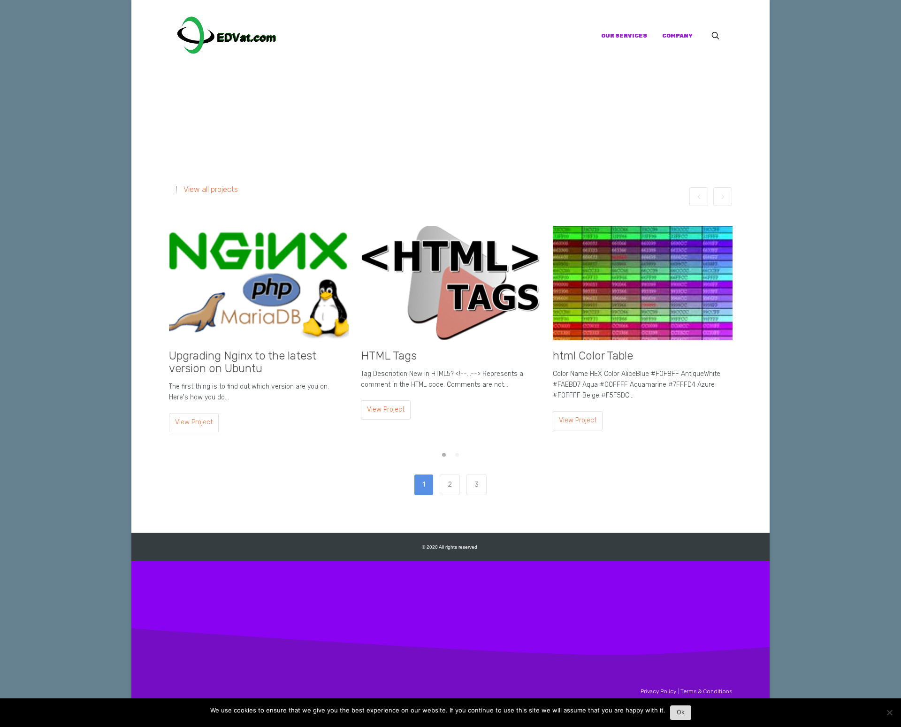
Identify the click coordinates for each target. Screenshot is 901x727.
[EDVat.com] (226, 35)
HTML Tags (389, 356)
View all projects (210, 189)
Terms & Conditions (706, 691)
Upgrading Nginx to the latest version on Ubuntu (242, 362)
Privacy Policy (658, 691)
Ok (681, 712)
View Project (194, 422)
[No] (889, 715)
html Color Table (593, 356)
